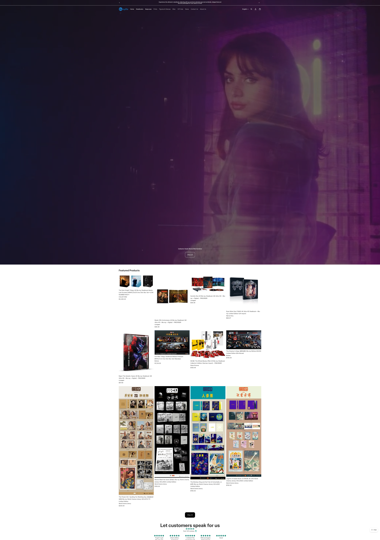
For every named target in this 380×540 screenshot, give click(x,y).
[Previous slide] (119, 2)
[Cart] (260, 9)
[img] (190, 529)
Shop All (190, 515)
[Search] (251, 9)
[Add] (150, 285)
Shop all (190, 255)
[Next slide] (259, 2)
